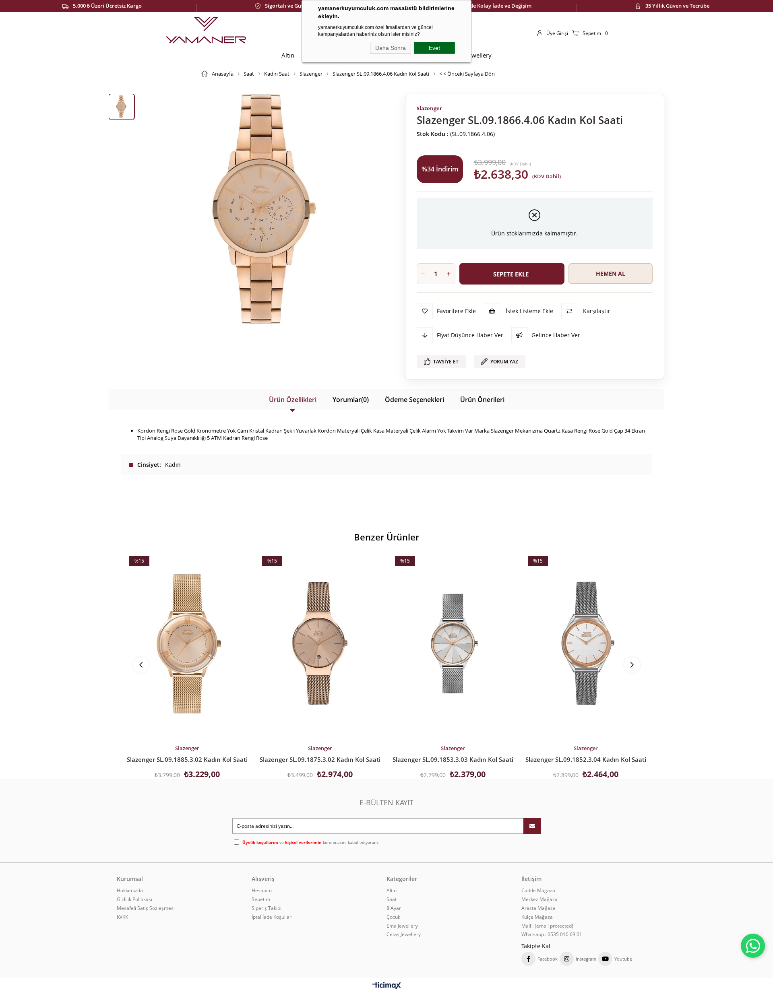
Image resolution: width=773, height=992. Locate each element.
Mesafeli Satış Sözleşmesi (146, 908)
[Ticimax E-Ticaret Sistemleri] (386, 986)
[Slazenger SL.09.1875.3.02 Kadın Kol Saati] (320, 643)
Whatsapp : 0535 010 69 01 (551, 934)
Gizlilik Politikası (134, 899)
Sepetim (261, 899)
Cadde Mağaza (538, 890)
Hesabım (262, 890)
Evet (434, 48)
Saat (391, 899)
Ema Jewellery (402, 926)
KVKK (122, 917)
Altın (391, 890)
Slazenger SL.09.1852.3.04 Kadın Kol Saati (585, 759)
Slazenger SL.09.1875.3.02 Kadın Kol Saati (320, 759)
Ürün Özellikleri (292, 399)
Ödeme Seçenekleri (414, 399)
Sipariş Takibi (266, 908)
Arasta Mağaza (538, 908)
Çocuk (393, 917)
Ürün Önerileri (482, 399)
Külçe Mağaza (537, 917)
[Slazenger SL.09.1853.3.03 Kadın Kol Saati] (453, 643)
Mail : (547, 926)
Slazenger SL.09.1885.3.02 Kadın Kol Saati (187, 759)
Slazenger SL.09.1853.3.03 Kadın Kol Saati (453, 759)
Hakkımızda (130, 890)
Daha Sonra (390, 48)
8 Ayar (393, 908)
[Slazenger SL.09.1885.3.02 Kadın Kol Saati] (187, 643)
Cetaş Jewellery (403, 934)
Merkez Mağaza (539, 899)
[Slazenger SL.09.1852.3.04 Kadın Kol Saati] (586, 643)
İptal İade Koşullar (271, 917)
